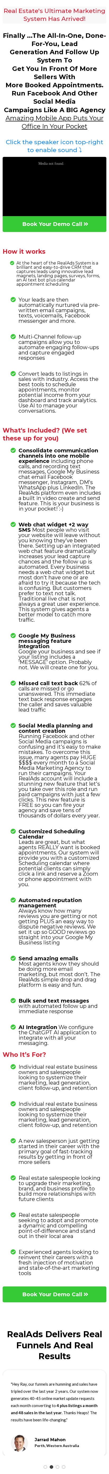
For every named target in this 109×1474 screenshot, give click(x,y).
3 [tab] (57, 1467)
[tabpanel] (54, 1415)
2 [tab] (51, 1467)
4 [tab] (63, 1467)
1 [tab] (45, 1467)
